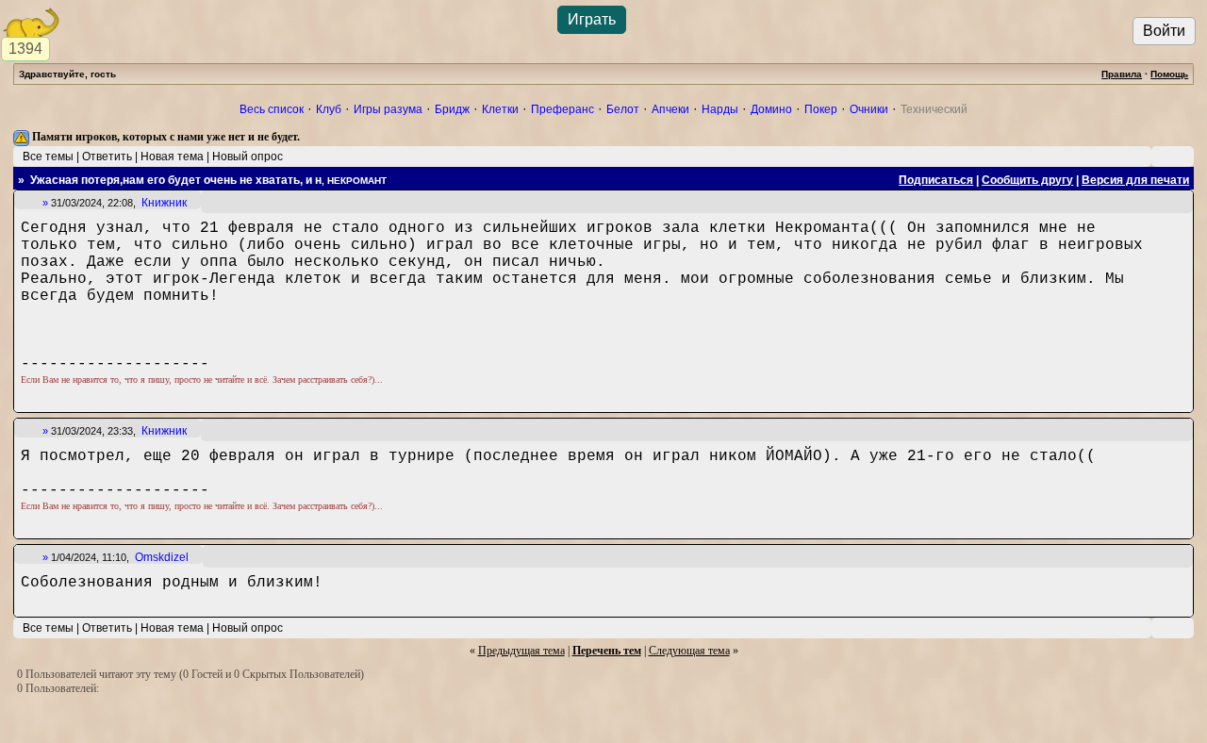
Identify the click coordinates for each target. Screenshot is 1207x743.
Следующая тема (689, 650)
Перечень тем (606, 650)
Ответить (107, 156)
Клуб (328, 109)
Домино (771, 109)
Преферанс (562, 109)
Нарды (720, 109)
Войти (1164, 31)
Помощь (1169, 74)
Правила (1121, 74)
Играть (592, 19)
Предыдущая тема (521, 650)
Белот (622, 109)
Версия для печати (1135, 180)
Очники (869, 109)
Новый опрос (247, 156)
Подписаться (936, 180)
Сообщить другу (1027, 180)
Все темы (48, 156)
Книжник (164, 202)
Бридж (452, 109)
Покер (820, 109)
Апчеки (670, 109)
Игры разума (388, 109)
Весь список (272, 109)
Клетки (500, 109)
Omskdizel (162, 557)
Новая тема (172, 156)
